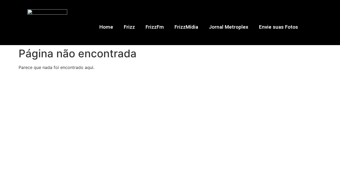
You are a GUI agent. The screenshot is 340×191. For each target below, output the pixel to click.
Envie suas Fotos (278, 27)
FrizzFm (155, 27)
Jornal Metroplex (228, 27)
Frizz (129, 27)
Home (106, 27)
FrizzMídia (186, 27)
